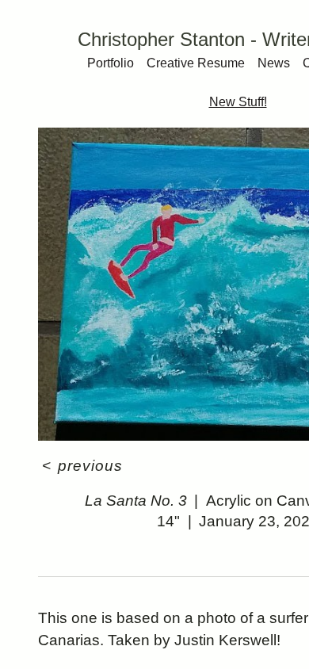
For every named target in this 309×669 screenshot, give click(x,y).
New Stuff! (238, 102)
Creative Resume (196, 63)
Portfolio (110, 63)
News (274, 63)
